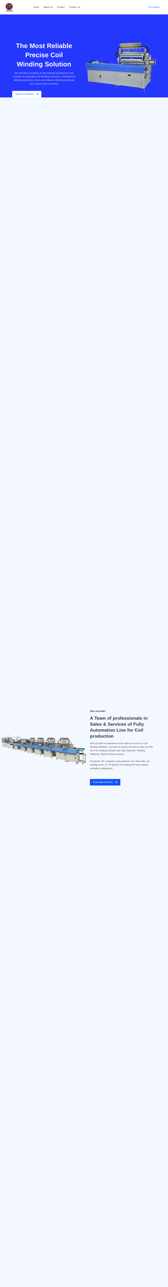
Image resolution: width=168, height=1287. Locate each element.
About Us (48, 7)
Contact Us (74, 7)
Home (36, 7)
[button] (154, 7)
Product (61, 7)
